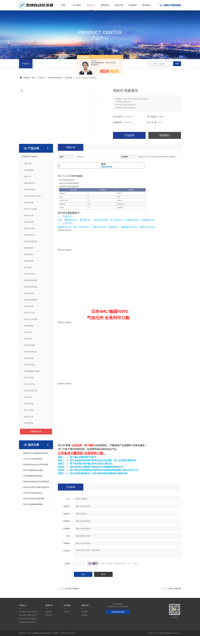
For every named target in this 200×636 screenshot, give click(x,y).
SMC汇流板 (28, 410)
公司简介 (66, 612)
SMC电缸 (28, 267)
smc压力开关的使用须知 (32, 459)
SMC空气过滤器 (30, 209)
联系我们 (146, 5)
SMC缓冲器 (28, 404)
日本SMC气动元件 (55, 78)
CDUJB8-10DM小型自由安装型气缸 (28, 619)
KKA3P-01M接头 (72, 589)
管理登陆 (168, 633)
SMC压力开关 (29, 228)
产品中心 (91, 5)
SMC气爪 (28, 177)
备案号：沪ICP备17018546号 (64, 633)
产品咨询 (129, 135)
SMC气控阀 (28, 378)
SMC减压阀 (28, 222)
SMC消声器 (28, 423)
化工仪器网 (160, 633)
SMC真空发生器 (30, 352)
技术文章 (119, 5)
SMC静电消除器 (30, 300)
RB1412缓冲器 (175, 589)
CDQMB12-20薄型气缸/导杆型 (27, 622)
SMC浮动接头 (29, 365)
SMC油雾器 (28, 203)
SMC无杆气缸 (29, 313)
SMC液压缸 (28, 254)
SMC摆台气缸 (29, 274)
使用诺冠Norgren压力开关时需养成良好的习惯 (37, 465)
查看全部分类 (36, 431)
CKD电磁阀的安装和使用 (32, 476)
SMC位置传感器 (30, 280)
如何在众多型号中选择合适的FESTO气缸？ (37, 487)
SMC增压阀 (28, 293)
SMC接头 (68, 78)
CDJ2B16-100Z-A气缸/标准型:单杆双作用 (28, 612)
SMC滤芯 (28, 397)
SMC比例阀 (28, 306)
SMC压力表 (28, 417)
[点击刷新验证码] (93, 563)
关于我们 (77, 5)
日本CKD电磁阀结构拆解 (32, 504)
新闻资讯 (105, 5)
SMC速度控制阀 (30, 287)
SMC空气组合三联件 (32, 196)
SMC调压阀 (28, 358)
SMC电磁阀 (28, 170)
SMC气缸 (28, 164)
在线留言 (132, 5)
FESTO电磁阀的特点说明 (33, 470)
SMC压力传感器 (30, 319)
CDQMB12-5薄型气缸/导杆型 (28, 615)
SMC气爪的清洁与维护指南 (33, 499)
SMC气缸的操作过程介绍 (33, 493)
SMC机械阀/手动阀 (31, 371)
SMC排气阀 (28, 215)
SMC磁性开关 (29, 183)
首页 (63, 5)
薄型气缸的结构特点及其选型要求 (36, 482)
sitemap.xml (176, 633)
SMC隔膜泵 (28, 248)
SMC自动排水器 (30, 391)
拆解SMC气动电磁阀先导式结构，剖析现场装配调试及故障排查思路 (37, 453)
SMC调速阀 (28, 326)
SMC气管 (28, 332)
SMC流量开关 (29, 235)
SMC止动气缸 (29, 384)
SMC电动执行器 (30, 241)
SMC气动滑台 (29, 190)
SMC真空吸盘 (29, 345)
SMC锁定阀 (28, 261)
